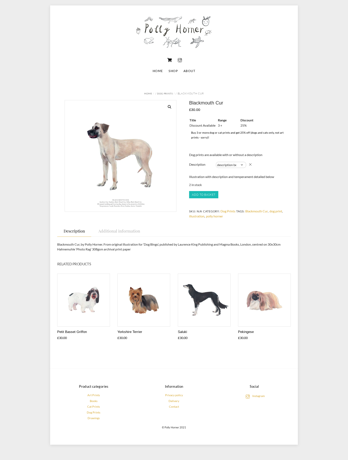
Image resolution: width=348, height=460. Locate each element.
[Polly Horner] (174, 50)
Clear (250, 164)
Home (158, 71)
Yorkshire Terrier (129, 332)
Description (197, 164)
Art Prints (93, 395)
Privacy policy (174, 395)
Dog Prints (165, 93)
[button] (169, 107)
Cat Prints (93, 406)
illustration (196, 216)
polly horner (214, 216)
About (189, 71)
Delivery (174, 401)
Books (93, 401)
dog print (275, 211)
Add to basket (203, 194)
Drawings (94, 418)
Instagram (258, 396)
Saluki (182, 332)
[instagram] (180, 59)
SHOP (173, 71)
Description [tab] (74, 231)
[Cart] (170, 60)
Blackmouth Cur (256, 211)
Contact (174, 406)
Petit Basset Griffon (72, 332)
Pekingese (246, 332)
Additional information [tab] (119, 231)
